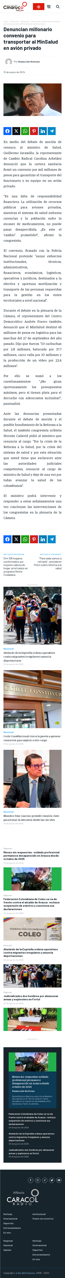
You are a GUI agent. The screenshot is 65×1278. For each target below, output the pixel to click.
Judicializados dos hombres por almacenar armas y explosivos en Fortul (30, 997)
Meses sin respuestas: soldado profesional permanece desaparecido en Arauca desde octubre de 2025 (31, 855)
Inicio (5, 21)
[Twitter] (51, 1180)
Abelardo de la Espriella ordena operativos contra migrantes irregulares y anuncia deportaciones (30, 952)
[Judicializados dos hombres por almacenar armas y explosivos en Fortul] (32, 1019)
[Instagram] (37, 1180)
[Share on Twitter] (16, 131)
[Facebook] (30, 1180)
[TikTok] (44, 1180)
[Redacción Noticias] (9, 61)
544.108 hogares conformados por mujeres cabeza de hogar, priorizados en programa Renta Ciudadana (15, 567)
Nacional (7, 945)
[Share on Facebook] (7, 131)
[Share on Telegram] (52, 131)
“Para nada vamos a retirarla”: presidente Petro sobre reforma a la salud (48, 563)
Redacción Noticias (23, 1090)
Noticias (15, 21)
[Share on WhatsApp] (25, 131)
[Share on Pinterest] (34, 131)
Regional (7, 848)
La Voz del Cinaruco (24, 1272)
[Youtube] (59, 1180)
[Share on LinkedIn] (43, 131)
